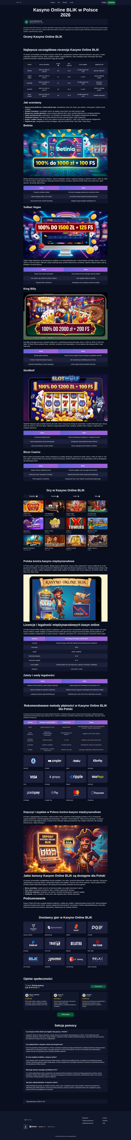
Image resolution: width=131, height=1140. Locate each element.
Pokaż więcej (65, 1014)
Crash (75, 496)
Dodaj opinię (98, 986)
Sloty (96, 496)
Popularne (32, 496)
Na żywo (53, 496)
